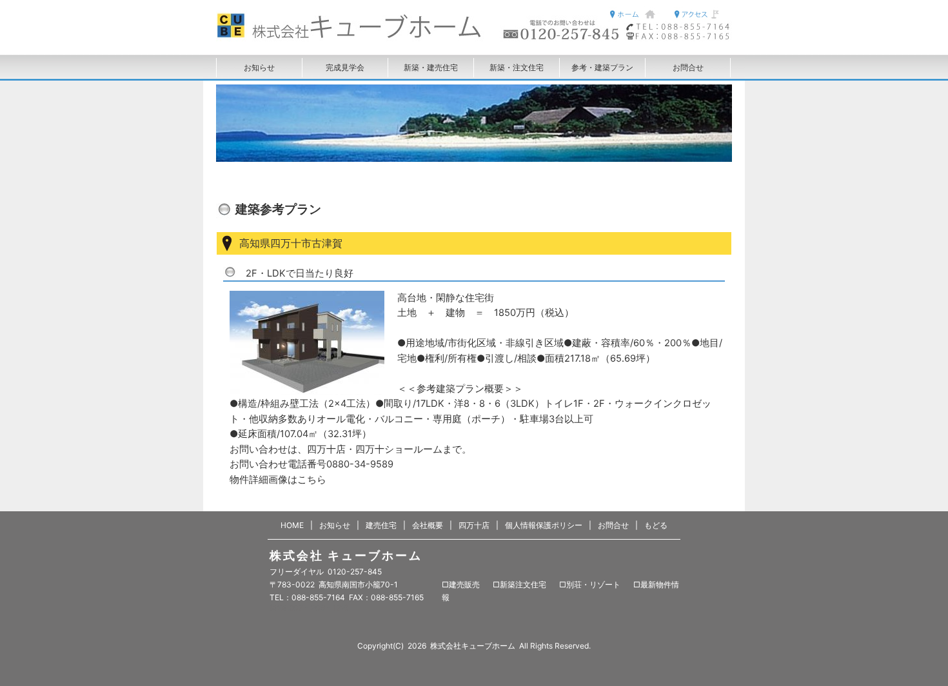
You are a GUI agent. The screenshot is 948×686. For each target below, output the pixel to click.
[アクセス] (699, 14)
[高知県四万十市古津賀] (307, 342)
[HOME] (283, 37)
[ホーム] (635, 14)
